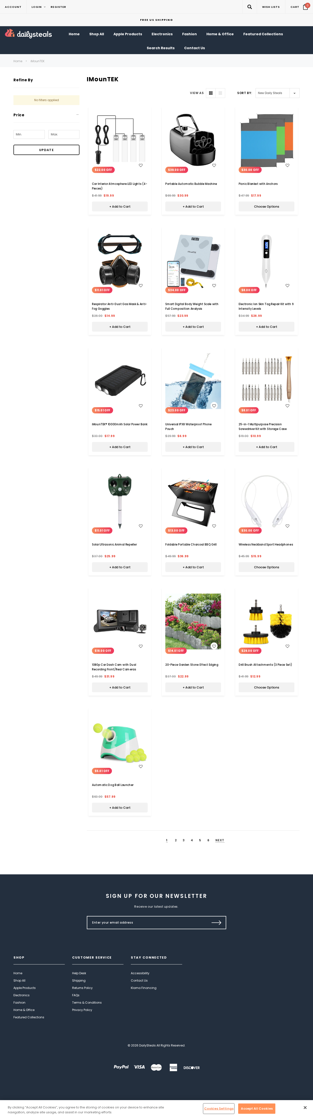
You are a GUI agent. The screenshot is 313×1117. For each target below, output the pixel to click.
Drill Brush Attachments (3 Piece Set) (265, 665)
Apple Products (24, 988)
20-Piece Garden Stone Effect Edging (191, 665)
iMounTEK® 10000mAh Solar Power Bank (119, 424)
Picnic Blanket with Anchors (258, 184)
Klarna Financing (143, 988)
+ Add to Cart (119, 206)
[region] (156, 1108)
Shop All (19, 980)
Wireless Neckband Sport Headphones (266, 545)
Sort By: (244, 93)
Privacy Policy (82, 1010)
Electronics (21, 995)
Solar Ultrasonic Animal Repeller (114, 545)
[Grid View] (211, 93)
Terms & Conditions (87, 1002)
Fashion (19, 1002)
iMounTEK (38, 61)
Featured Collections (28, 1017)
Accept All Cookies (256, 1108)
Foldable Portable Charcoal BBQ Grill (191, 545)
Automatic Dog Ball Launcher (113, 785)
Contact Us (139, 980)
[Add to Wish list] (140, 165)
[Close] (305, 1107)
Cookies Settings (219, 1108)
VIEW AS (197, 93)
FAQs (75, 995)
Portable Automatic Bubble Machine (191, 184)
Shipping (79, 980)
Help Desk (79, 973)
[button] (249, 6)
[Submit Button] (216, 922)
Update (46, 150)
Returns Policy (82, 988)
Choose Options (266, 206)
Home (17, 61)
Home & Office (23, 1010)
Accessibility (140, 973)
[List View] (220, 93)
